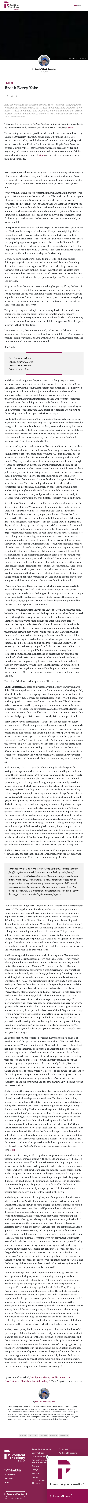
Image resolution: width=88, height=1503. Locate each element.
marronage (53, 1436)
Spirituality (64, 1436)
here (70, 127)
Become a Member (15, 1494)
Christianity (33, 1436)
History (35, 1473)
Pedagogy (63, 1449)
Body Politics (38, 1453)
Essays (35, 1469)
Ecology (35, 1466)
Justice (35, 1477)
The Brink (8, 83)
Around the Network (41, 1449)
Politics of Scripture (68, 1453)
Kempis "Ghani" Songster (45, 69)
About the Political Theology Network (12, 1470)
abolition (23, 1436)
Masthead (8, 1479)
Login (6, 1482)
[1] (13, 1149)
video (42, 155)
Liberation (43, 1436)
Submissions (9, 1475)
